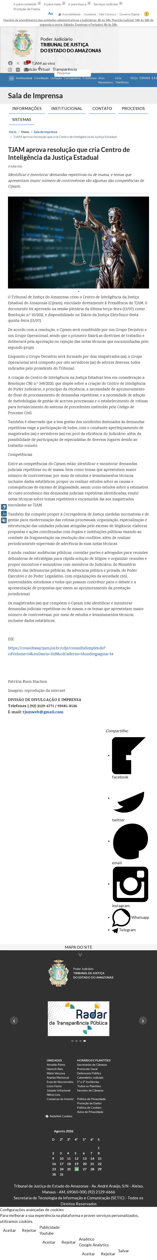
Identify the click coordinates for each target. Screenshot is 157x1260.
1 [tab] (78, 291)
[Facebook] (10, 63)
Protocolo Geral (87, 1069)
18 (69, 1164)
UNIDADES (54, 1060)
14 (92, 1158)
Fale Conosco (107, 14)
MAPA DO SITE (78, 947)
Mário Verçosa (56, 1073)
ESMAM (145, 78)
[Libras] (4, 507)
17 (61, 1164)
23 (54, 1169)
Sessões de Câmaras (90, 1090)
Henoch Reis (55, 1069)
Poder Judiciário (56, 39)
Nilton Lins (53, 1094)
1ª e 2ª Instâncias (88, 1081)
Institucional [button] (24, 78)
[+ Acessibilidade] (4, 520)
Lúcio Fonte (54, 1086)
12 (76, 1158)
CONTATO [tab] (102, 108)
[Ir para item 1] (72, 1041)
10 (61, 1158)
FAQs (134, 78)
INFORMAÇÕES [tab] (26, 108)
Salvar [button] (123, 1250)
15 (99, 1158)
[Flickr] (18, 70)
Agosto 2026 (63, 1131)
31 (61, 1174)
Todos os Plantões (89, 1086)
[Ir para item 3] (80, 1041)
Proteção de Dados (26, 9)
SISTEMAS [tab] (21, 119)
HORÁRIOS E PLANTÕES (93, 1060)
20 (84, 1164)
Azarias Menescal (58, 1077)
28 (92, 1169)
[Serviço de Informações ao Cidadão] (146, 13)
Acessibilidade (71, 14)
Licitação (56, 78)
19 (76, 1164)
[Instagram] (10, 70)
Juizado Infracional (58, 1090)
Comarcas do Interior (60, 1099)
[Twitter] (18, 63)
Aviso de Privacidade (90, 1112)
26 (76, 1169)
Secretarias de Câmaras (92, 1064)
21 (92, 1164)
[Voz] (4, 514)
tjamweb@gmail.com (43, 712)
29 (99, 1169)
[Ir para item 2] (76, 1041)
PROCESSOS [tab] (133, 108)
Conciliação (41, 78)
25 (69, 1169)
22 (99, 1164)
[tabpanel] (78, 242)
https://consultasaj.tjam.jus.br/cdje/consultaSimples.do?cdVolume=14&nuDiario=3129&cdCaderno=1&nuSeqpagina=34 (60, 651)
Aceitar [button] (9, 1230)
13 (84, 1158)
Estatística (89, 78)
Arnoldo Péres (56, 1064)
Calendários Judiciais (90, 1077)
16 (54, 1164)
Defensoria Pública (89, 1073)
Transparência (65, 69)
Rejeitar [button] (29, 1230)
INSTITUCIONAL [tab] (66, 108)
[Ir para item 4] (84, 1041)
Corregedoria (72, 78)
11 (69, 1158)
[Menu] (11, 78)
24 (61, 1169)
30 (54, 1174)
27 (84, 1169)
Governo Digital (129, 14)
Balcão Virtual (37, 69)
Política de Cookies (89, 1107)
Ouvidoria (90, 14)
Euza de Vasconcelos (60, 1081)
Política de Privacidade (91, 1099)
